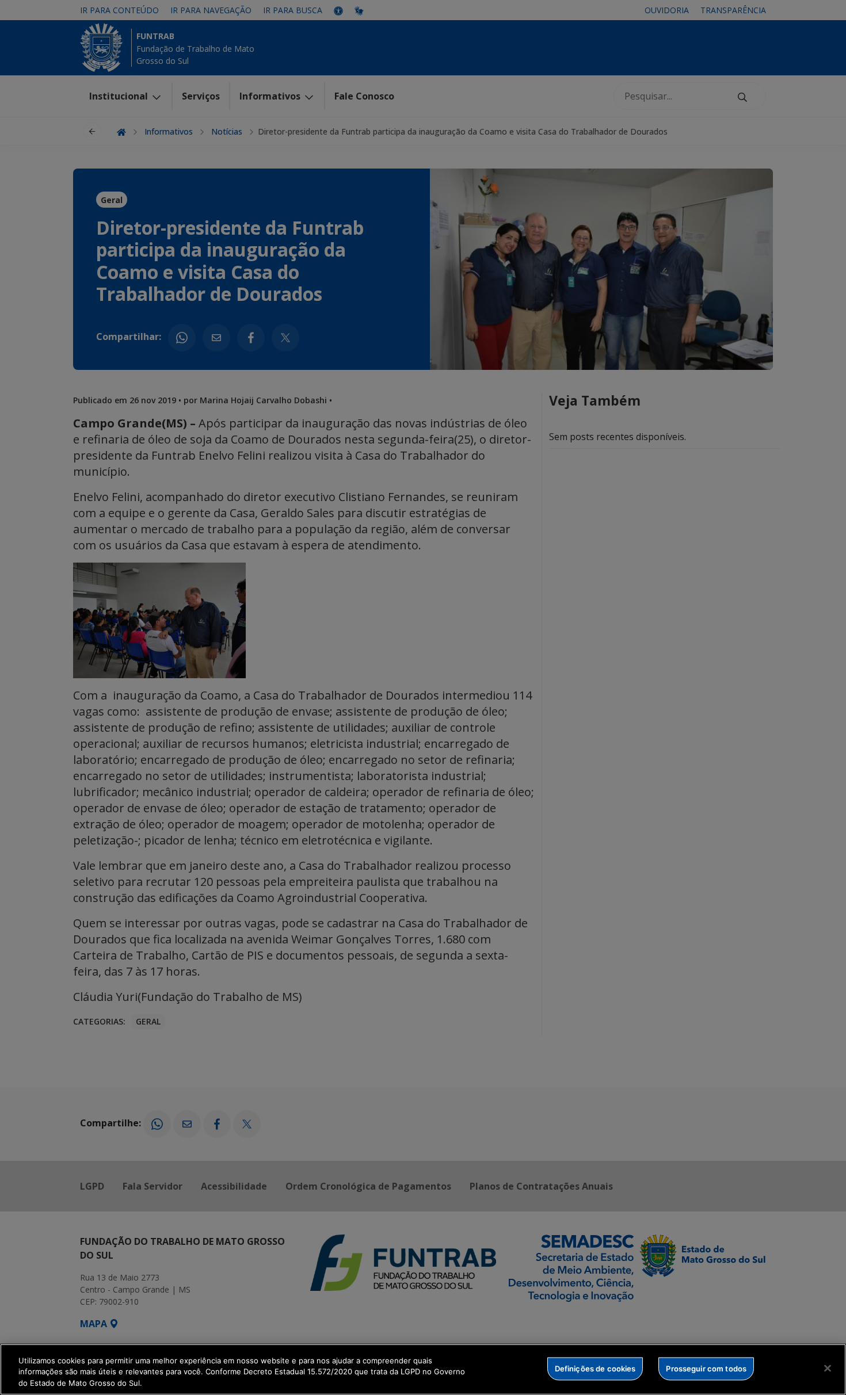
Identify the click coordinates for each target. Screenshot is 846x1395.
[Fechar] (827, 1368)
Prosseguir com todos (706, 1368)
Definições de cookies (595, 1368)
